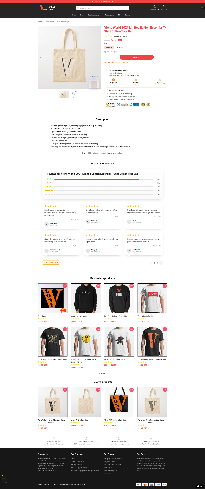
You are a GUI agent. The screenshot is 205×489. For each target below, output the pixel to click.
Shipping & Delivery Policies (113, 459)
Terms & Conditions (77, 462)
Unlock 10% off (4, 479)
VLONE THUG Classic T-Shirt (114, 359)
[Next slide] (97, 57)
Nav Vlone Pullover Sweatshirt (115, 316)
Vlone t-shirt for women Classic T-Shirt (52, 359)
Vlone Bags (65, 22)
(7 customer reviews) (120, 36)
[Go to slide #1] (64, 94)
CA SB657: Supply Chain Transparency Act (85, 470)
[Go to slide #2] (75, 94)
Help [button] (201, 486)
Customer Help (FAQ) (111, 470)
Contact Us (108, 468)
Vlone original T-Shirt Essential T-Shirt (152, 359)
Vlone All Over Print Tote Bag (115, 420)
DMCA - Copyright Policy (79, 468)
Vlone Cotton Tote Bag (79, 420)
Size (105, 44)
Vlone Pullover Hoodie (79, 316)
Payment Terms (109, 462)
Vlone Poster (42, 316)
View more (102, 373)
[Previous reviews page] (151, 263)
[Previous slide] (41, 57)
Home (40, 22)
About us (74, 459)
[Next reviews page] (161, 263)
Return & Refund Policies (112, 465)
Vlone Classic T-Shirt (145, 316)
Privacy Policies (76, 465)
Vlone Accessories (51, 22)
